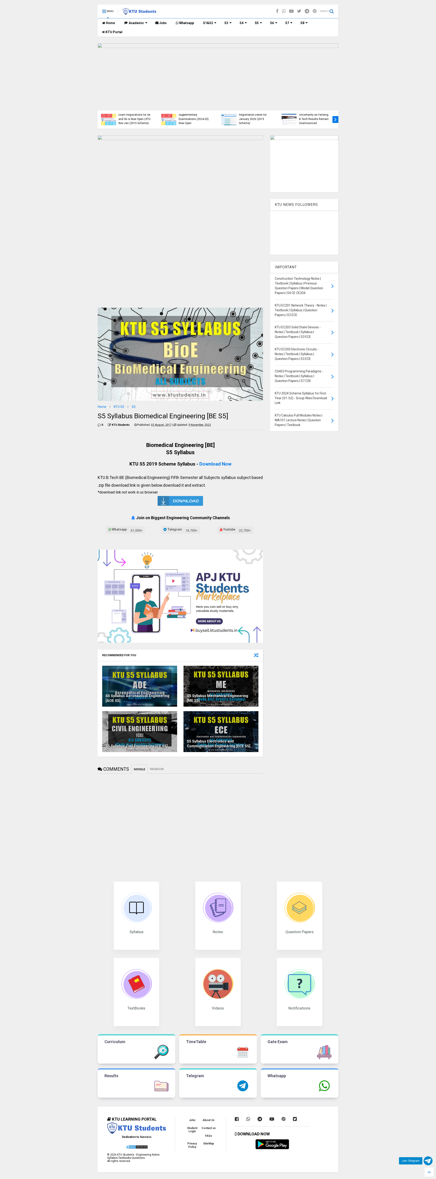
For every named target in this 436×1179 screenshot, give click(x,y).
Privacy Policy (192, 1145)
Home (110, 23)
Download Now (215, 464)
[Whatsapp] (284, 11)
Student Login (192, 1130)
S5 (257, 23)
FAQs (208, 1135)
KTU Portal (113, 32)
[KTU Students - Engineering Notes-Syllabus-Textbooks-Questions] (139, 12)
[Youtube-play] (291, 11)
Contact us (209, 1128)
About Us (209, 1120)
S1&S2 (208, 23)
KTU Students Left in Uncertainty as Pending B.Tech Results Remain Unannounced (314, 117)
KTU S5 (119, 407)
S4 (241, 23)
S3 (226, 23)
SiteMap (208, 1143)
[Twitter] (299, 11)
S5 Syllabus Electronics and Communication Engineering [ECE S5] (218, 743)
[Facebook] (277, 11)
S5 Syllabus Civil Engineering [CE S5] (137, 746)
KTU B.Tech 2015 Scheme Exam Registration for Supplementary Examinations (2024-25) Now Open (195, 115)
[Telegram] (307, 11)
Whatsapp (186, 23)
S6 (272, 23)
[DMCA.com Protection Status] (136, 1148)
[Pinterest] (315, 11)
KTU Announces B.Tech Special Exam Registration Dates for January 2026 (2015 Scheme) (253, 115)
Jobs (163, 23)
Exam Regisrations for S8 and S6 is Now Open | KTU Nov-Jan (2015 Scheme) (135, 119)
